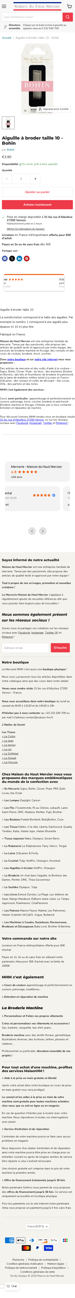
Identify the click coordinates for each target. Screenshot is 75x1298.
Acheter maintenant (37, 205)
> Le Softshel (10, 753)
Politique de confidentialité (43, 1260)
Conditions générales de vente (37, 1272)
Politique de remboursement (21, 1268)
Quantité (7, 170)
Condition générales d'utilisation (25, 1264)
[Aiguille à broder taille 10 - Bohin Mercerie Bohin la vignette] (8, 123)
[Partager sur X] (12, 258)
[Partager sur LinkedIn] (19, 258)
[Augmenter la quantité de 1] (35, 179)
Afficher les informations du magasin (26, 229)
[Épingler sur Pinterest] (27, 258)
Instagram (36, 423)
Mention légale (55, 1264)
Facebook (22, 423)
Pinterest (62, 423)
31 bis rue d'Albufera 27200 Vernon (22, 420)
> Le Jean (7, 741)
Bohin (10, 150)
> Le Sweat (9, 758)
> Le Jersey (9, 745)
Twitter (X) (51, 633)
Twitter (48, 423)
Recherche (18, 1260)
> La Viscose (10, 762)
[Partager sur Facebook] (5, 258)
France (35, 1226)
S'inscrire (60, 648)
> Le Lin (7, 749)
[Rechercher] (68, 17)
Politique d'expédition (53, 1268)
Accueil (6, 37)
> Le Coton (8, 736)
